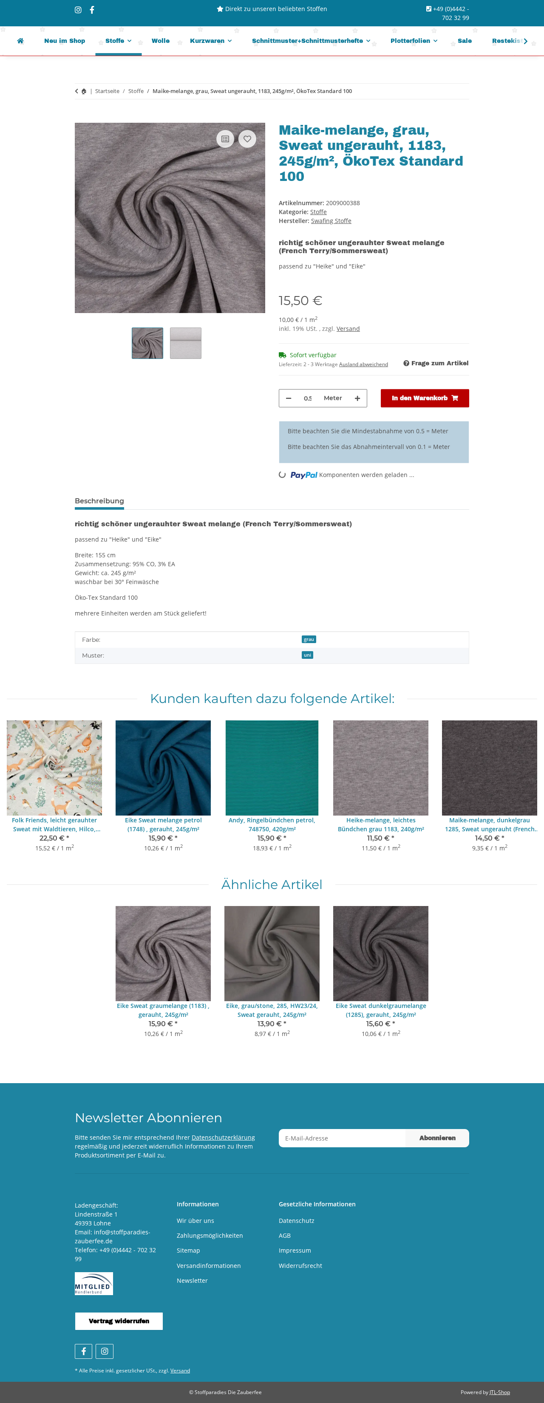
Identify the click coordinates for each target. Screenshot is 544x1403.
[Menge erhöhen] (357, 398)
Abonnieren (437, 1138)
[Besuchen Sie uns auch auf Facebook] (83, 1351)
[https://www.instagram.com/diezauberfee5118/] (78, 10)
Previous (21, 792)
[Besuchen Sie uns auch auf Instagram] (104, 1351)
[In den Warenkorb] (81, 118)
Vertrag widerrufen (119, 1321)
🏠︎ (84, 91)
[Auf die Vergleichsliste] (225, 139)
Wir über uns (195, 1221)
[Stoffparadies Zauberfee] (20, 41)
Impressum (295, 1250)
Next (523, 792)
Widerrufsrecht (300, 1266)
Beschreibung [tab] (99, 501)
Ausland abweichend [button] (363, 364)
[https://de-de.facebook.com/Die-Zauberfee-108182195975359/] (92, 10)
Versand (348, 329)
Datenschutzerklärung (223, 1137)
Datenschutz (296, 1221)
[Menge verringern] (288, 398)
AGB (285, 1235)
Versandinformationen (209, 1266)
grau (309, 639)
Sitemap (188, 1250)
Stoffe (318, 212)
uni (307, 655)
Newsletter (192, 1280)
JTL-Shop (500, 1392)
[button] (520, 41)
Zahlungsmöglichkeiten (210, 1235)
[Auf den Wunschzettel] (247, 139)
